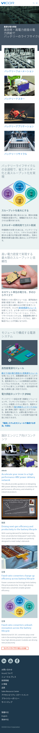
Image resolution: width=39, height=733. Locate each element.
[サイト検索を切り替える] (34, 3)
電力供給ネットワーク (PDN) (25, 407)
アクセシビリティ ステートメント (15, 695)
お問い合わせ (7, 670)
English (4, 716)
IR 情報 (4, 684)
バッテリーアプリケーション (19, 126)
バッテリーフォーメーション (19, 71)
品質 (3, 688)
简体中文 (5, 720)
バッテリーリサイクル (15, 154)
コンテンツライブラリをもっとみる (15, 648)
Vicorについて (7, 673)
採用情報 (5, 681)
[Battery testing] (19, 86)
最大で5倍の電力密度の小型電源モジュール (19, 373)
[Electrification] (19, 113)
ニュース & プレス (9, 677)
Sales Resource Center (10, 691)
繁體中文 (5, 712)
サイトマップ (7, 702)
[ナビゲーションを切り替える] (37, 3)
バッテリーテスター (14, 98)
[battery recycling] (19, 141)
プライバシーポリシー (11, 699)
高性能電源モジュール (27, 308)
